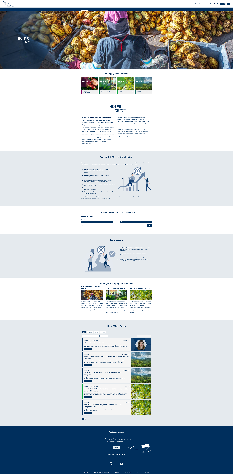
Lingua (121, 220)
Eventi (204, 3)
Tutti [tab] (84, 332)
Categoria (83, 220)
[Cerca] (150, 336)
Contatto (222, 3)
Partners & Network (98, 9)
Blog (200, 3)
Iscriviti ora (116, 447)
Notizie (195, 3)
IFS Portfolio (84, 9)
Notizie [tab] (90, 332)
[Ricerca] (149, 225)
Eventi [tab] (103, 332)
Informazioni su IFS (113, 9)
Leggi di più (87, 348)
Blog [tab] (97, 332)
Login (191, 3)
